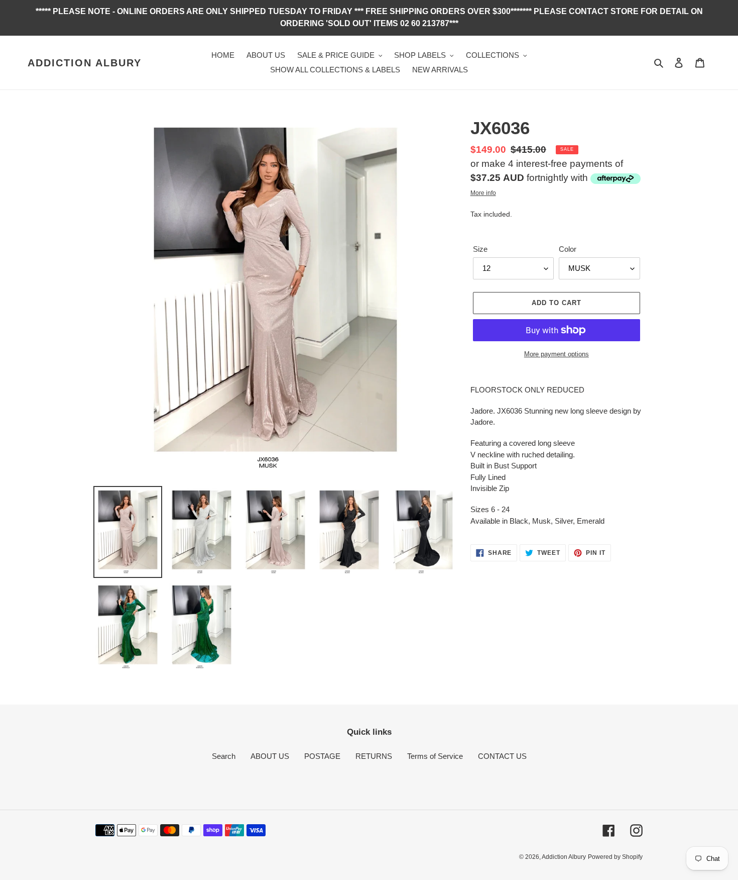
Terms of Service (435, 756)
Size (480, 249)
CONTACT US (502, 756)
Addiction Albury (85, 62)
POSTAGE (322, 756)
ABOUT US (270, 756)
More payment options (556, 354)
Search (223, 756)
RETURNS (373, 756)
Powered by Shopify (615, 856)
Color (567, 249)
